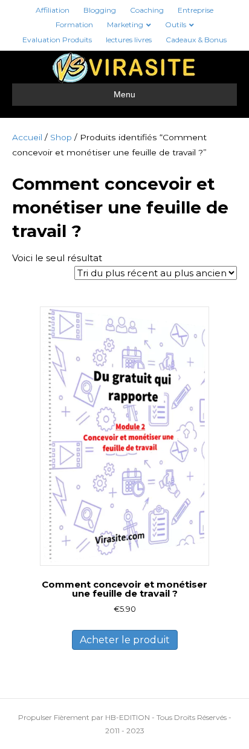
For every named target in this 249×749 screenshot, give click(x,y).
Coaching (147, 10)
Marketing (125, 24)
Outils (175, 24)
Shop (61, 137)
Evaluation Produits (57, 39)
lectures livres (129, 39)
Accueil (27, 137)
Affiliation (53, 10)
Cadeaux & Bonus (196, 39)
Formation (74, 24)
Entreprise (195, 10)
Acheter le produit (125, 640)
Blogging (99, 10)
